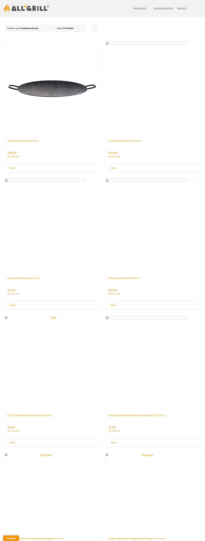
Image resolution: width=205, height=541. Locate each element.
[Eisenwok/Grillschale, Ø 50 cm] (52, 226)
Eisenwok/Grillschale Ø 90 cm (22, 140)
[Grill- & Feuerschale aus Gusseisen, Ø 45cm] (52, 363)
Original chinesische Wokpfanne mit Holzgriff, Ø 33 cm (35, 538)
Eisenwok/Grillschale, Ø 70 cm (124, 278)
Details (13, 168)
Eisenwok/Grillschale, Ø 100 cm (124, 140)
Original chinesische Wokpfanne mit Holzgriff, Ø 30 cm (136, 415)
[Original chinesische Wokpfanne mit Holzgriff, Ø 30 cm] (153, 363)
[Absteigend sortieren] (51, 28)
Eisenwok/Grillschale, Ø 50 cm (23, 278)
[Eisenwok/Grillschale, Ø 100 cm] (153, 89)
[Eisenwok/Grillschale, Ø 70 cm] (153, 226)
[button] (195, 8)
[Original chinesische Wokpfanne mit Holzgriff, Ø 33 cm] (52, 493)
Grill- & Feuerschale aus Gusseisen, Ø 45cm (29, 415)
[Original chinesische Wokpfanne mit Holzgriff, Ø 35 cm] (153, 493)
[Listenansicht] (95, 28)
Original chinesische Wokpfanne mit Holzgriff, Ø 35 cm (136, 538)
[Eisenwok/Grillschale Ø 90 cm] (52, 89)
